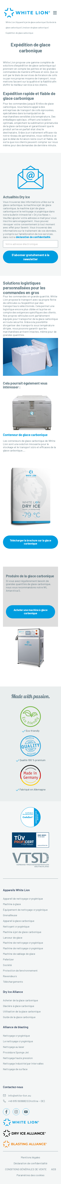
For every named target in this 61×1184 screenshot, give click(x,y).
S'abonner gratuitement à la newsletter (30, 257)
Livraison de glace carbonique (35, 27)
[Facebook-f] (6, 1111)
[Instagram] (16, 1111)
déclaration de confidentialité (33, 237)
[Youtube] (26, 1111)
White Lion (10, 22)
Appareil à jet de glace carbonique (30, 22)
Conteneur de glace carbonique (25, 435)
